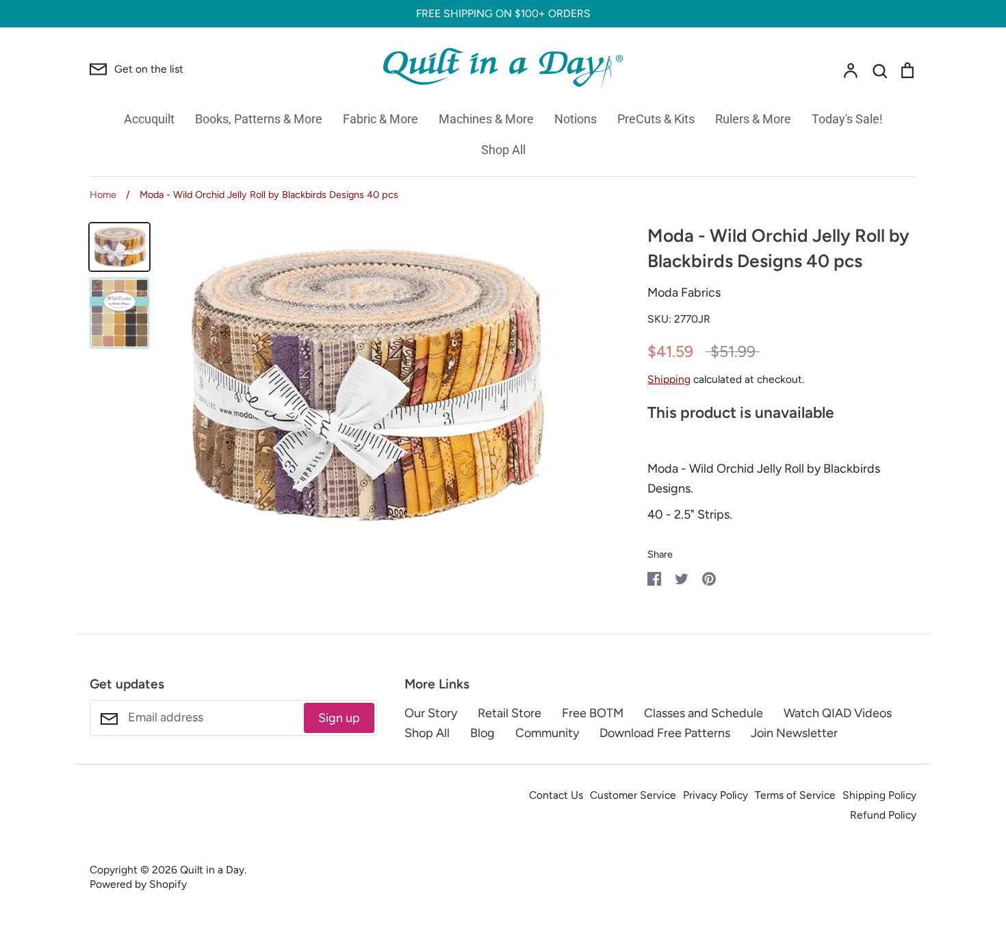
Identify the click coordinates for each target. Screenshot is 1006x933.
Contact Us (556, 794)
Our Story (430, 713)
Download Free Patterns (664, 733)
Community (547, 733)
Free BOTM (592, 713)
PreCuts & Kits (656, 119)
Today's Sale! (847, 119)
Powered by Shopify (138, 884)
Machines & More (486, 119)
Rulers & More (753, 119)
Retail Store (509, 713)
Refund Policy (883, 814)
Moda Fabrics (684, 292)
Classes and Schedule (703, 713)
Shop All (503, 149)
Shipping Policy (879, 794)
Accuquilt (149, 119)
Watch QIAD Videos (838, 713)
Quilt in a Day (212, 869)
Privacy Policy (715, 794)
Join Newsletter (794, 733)
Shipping (669, 379)
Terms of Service (795, 794)
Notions (575, 119)
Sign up (339, 717)
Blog (482, 733)
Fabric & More (380, 119)
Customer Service (633, 794)
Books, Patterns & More (258, 119)
